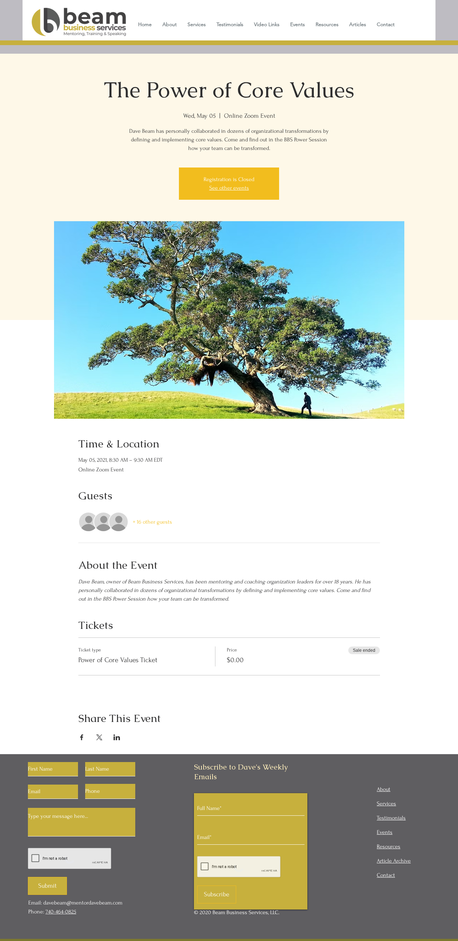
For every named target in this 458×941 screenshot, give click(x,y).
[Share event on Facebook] (81, 737)
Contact (386, 875)
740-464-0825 (60, 911)
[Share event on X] (99, 737)
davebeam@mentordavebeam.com (82, 902)
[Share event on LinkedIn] (116, 737)
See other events (229, 188)
